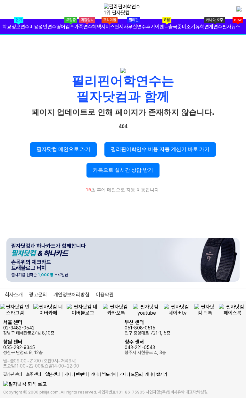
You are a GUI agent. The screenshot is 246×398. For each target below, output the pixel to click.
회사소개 (14, 295)
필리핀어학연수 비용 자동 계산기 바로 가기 (160, 149)
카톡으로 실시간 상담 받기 (123, 170)
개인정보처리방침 (71, 295)
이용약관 (105, 295)
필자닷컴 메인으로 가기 (63, 149)
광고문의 (38, 295)
